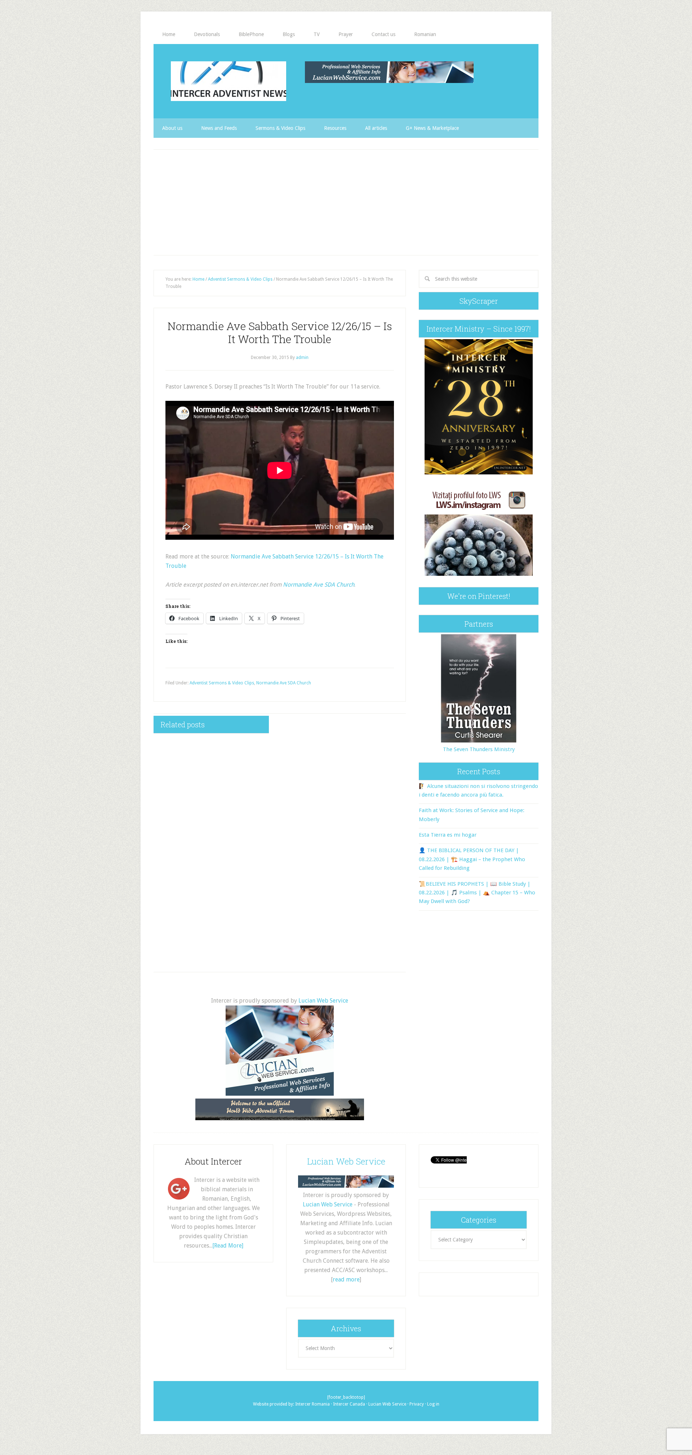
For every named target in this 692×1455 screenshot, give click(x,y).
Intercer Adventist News (228, 81)
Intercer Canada (349, 1404)
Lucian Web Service (323, 1000)
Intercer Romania (312, 1404)
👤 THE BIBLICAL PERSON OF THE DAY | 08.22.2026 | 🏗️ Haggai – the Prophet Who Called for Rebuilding (472, 859)
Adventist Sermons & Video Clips (222, 682)
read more (346, 1279)
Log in (433, 1404)
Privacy (416, 1404)
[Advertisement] (346, 202)
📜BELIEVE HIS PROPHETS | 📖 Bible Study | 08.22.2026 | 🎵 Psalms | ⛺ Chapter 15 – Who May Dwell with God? (477, 893)
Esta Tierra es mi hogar (447, 835)
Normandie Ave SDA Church (318, 584)
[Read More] (227, 1245)
